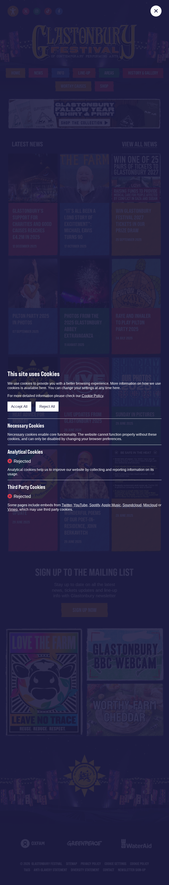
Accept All (19, 406)
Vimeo (12, 509)
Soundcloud (132, 505)
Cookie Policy (92, 396)
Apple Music (111, 505)
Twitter (67, 505)
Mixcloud (150, 505)
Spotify (94, 505)
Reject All (47, 406)
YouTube (80, 505)
